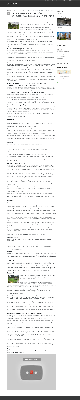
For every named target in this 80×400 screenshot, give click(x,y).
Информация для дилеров (63, 51)
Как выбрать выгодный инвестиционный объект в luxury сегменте (64, 30)
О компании (32, 4)
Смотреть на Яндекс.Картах (65, 76)
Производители (39, 4)
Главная (26, 4)
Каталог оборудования (51, 4)
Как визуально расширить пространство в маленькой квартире (64, 16)
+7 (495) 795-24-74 (47, 0)
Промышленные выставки (63, 61)
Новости (64, 4)
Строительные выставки (62, 63)
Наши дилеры (60, 58)
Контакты (70, 4)
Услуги (60, 4)
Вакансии (59, 49)
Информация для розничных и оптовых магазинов (64, 55)
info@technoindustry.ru (57, 0)
